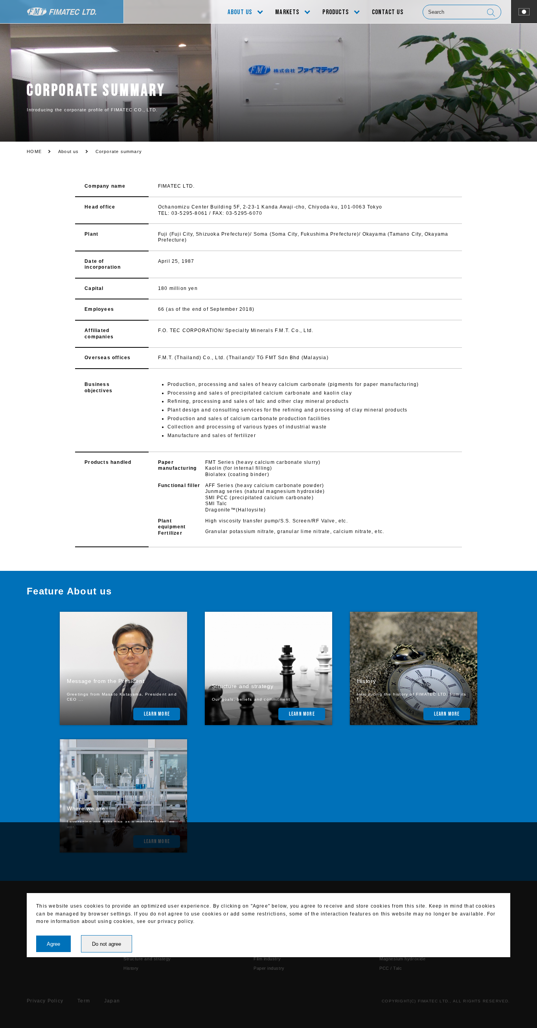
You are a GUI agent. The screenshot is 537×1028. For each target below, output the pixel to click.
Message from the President (106, 681)
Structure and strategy (243, 686)
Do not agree (106, 944)
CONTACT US (387, 12)
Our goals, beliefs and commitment (251, 699)
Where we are (86, 808)
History (366, 681)
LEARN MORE (157, 714)
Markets (287, 12)
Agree (53, 944)
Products (335, 12)
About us (240, 12)
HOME (34, 151)
